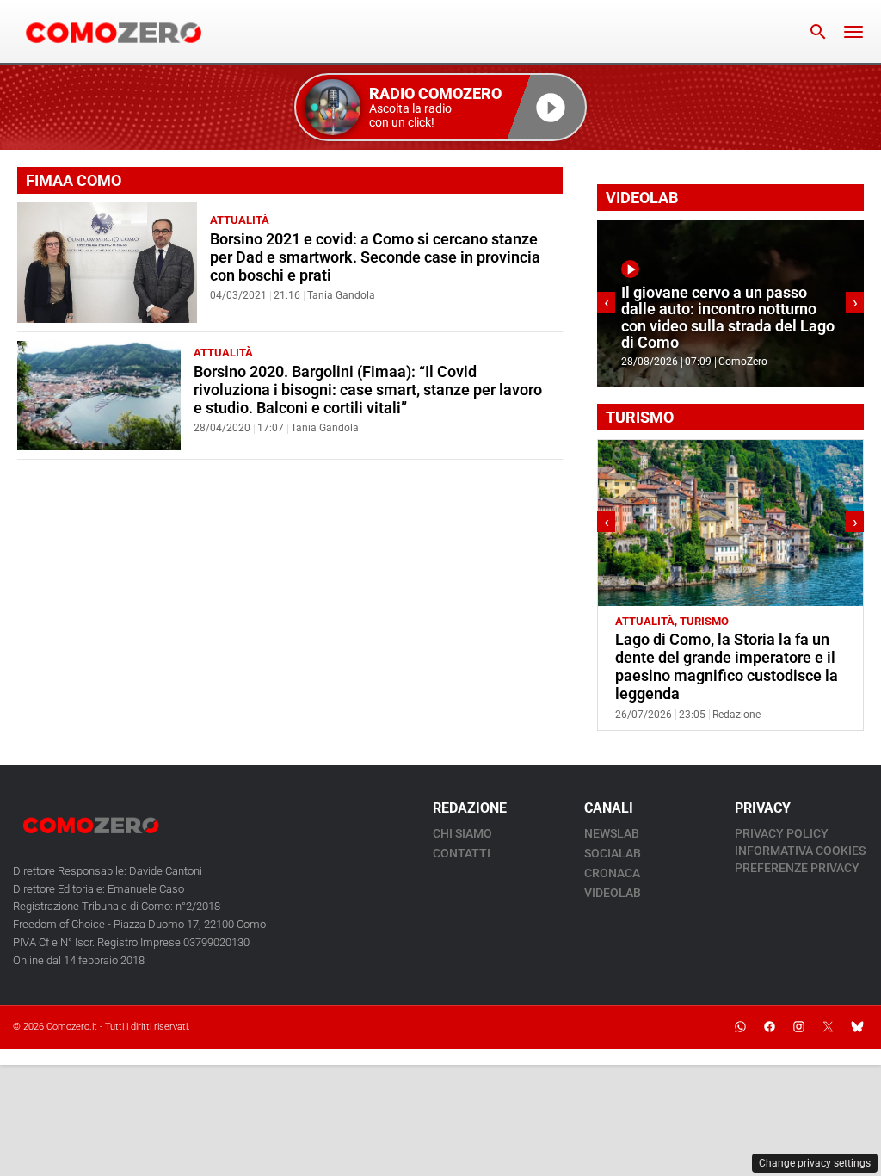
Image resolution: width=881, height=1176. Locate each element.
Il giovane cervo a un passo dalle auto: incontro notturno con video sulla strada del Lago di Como (728, 317)
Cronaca (612, 873)
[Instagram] (798, 1027)
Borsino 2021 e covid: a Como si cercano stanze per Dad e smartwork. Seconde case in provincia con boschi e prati (375, 257)
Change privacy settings (815, 1163)
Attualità (239, 220)
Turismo (704, 621)
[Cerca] (818, 32)
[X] (827, 1027)
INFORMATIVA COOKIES (800, 850)
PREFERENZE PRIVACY (797, 868)
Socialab (612, 853)
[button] (440, 107)
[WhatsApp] (740, 1027)
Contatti (461, 853)
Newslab (611, 833)
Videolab (612, 893)
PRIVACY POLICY (782, 833)
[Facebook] (769, 1027)
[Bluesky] (857, 1027)
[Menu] (853, 31)
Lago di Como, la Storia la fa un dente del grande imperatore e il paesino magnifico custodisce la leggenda (726, 667)
